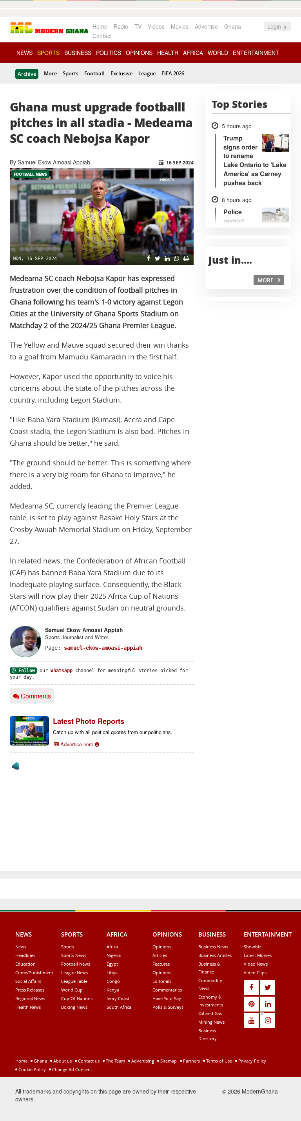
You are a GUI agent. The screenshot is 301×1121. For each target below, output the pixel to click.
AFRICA (193, 53)
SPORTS (48, 53)
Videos (156, 26)
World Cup (72, 990)
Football (94, 73)
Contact (102, 36)
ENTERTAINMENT (256, 53)
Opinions (161, 947)
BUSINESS (77, 53)
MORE (266, 280)
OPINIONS (139, 53)
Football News (30, 174)
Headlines (25, 955)
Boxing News (74, 1007)
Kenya (113, 990)
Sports (70, 73)
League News (74, 972)
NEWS (24, 53)
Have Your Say (166, 998)
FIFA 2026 (172, 73)
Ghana (232, 26)
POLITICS (108, 53)
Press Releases (29, 990)
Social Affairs (28, 981)
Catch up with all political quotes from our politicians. (112, 732)
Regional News (30, 998)
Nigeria (114, 955)
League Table (74, 981)
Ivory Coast (118, 998)
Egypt (112, 964)
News (20, 947)
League (147, 73)
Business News (213, 947)
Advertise (206, 26)
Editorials (161, 981)
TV (137, 26)
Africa (112, 947)
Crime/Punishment (34, 972)
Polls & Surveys (167, 1007)
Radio (121, 26)
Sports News (73, 955)
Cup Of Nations (76, 998)
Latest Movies (258, 955)
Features (161, 964)
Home (99, 26)
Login (275, 26)
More (50, 73)
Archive (27, 73)
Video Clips (255, 972)
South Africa (119, 1007)
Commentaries (167, 990)
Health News (28, 1007)
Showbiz (252, 947)
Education (25, 964)
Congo (113, 981)
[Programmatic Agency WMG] (15, 766)
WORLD (218, 53)
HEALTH (167, 53)
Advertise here (77, 744)
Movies (180, 26)
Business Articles (215, 955)
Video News (256, 964)
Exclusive (121, 73)
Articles (159, 955)
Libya (112, 972)
